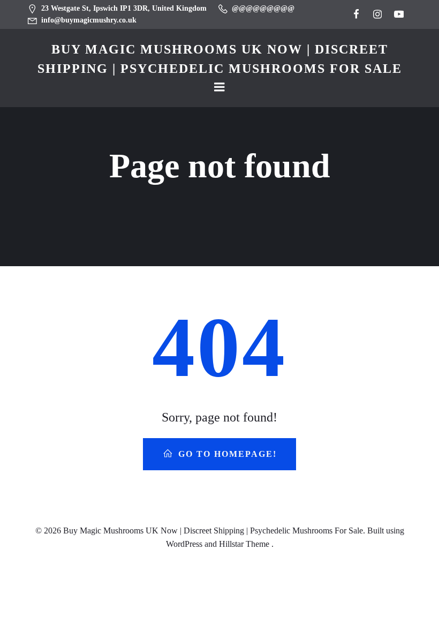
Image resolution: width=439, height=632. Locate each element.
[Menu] (219, 87)
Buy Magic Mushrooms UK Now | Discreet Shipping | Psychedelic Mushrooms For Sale (219, 59)
